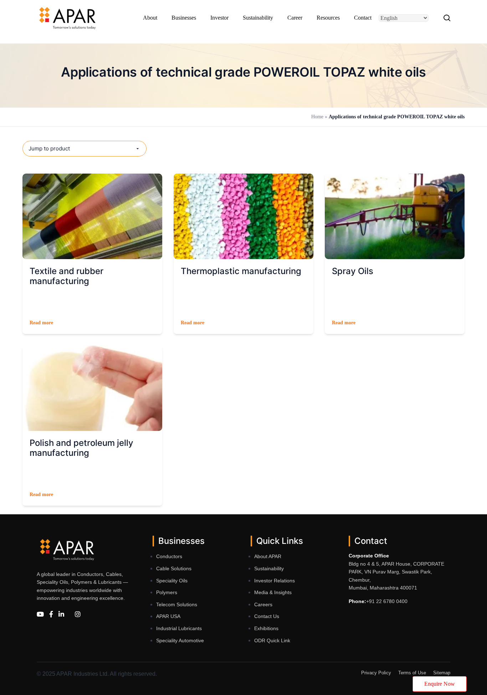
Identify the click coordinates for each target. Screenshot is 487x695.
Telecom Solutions (176, 604)
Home (318, 116)
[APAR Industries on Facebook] (51, 614)
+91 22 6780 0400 (386, 601)
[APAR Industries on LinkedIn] (61, 614)
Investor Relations (274, 580)
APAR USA (168, 616)
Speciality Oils (172, 580)
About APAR (267, 556)
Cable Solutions (173, 568)
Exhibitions (266, 628)
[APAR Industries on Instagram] (78, 614)
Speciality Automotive (180, 640)
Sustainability (269, 568)
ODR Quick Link (272, 640)
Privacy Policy (376, 672)
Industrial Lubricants (179, 628)
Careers (263, 604)
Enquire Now (439, 684)
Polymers (166, 592)
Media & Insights (273, 592)
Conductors (169, 556)
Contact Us (266, 616)
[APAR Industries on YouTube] (40, 614)
